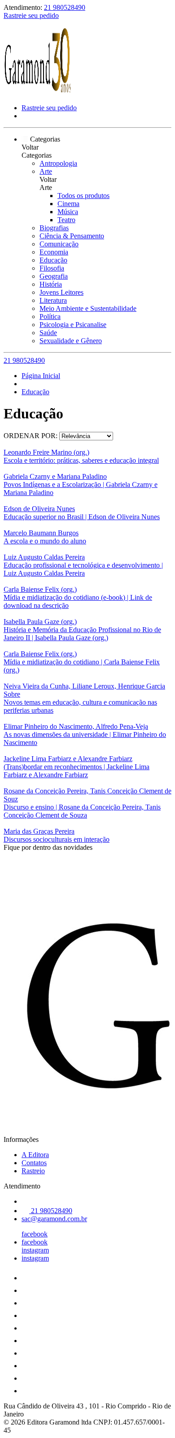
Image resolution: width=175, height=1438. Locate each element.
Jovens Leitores (61, 292)
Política (50, 316)
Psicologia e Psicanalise (72, 324)
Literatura (53, 300)
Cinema (68, 203)
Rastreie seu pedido (31, 15)
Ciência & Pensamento (71, 236)
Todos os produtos (83, 195)
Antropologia (58, 163)
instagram (35, 1250)
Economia (53, 252)
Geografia (53, 276)
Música (67, 211)
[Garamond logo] (37, 92)
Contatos (34, 1163)
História (50, 284)
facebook (35, 1234)
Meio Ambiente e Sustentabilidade (87, 308)
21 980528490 (64, 7)
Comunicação (59, 244)
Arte (45, 171)
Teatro (66, 220)
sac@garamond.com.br (54, 1219)
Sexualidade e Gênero (70, 340)
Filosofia (51, 268)
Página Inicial (41, 375)
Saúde (48, 332)
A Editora (35, 1154)
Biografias (54, 228)
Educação (53, 260)
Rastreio (33, 1171)
